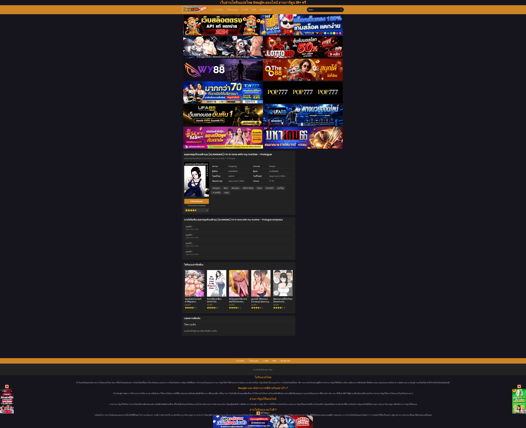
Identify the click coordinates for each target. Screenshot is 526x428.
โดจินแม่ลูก (253, 360)
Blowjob (235, 188)
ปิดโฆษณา (265, 412)
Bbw (226, 188)
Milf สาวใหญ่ (248, 188)
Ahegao (216, 188)
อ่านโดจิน (240, 360)
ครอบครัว (269, 188)
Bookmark (285, 360)
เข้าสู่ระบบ (195, 331)
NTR (274, 360)
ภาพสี (265, 360)
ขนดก (259, 188)
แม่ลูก (226, 192)
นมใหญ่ (281, 188)
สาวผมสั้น (216, 192)
